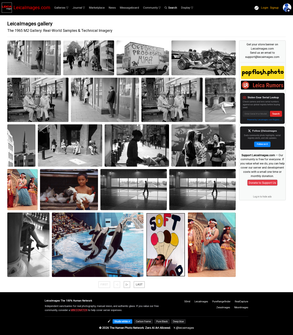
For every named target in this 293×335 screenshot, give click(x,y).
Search (276, 114)
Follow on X (262, 144)
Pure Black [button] (162, 321)
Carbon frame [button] (143, 321)
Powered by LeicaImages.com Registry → (264, 120)
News (112, 7)
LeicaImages (201, 301)
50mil (187, 301)
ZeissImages (223, 307)
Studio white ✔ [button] (122, 321)
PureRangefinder (221, 301)
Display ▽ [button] (187, 7)
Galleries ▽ (61, 7)
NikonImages (241, 307)
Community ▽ (152, 7)
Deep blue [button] (178, 321)
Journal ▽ (78, 7)
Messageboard (129, 7)
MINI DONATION (79, 310)
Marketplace (97, 7)
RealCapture (241, 301)
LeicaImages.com (32, 7)
